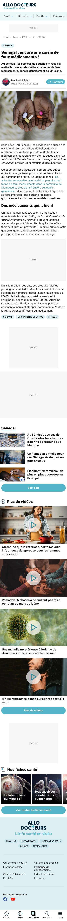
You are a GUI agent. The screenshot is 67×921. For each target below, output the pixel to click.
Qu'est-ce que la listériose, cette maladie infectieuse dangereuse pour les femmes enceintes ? (31, 550)
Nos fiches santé (22, 769)
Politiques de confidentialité (42, 868)
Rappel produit (28, 841)
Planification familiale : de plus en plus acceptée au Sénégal (45, 474)
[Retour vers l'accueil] (33, 6)
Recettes (11, 841)
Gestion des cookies (46, 862)
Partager (58, 82)
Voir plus (33, 487)
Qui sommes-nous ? (15, 862)
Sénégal (42, 37)
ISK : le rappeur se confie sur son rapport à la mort (33, 700)
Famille (40, 16)
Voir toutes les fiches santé (33, 810)
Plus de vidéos (20, 501)
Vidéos (20, 917)
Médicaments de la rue (30, 317)
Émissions (58, 16)
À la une (6, 917)
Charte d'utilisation (14, 874)
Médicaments (28, 37)
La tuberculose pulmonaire (14, 797)
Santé (7, 16)
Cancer (24, 846)
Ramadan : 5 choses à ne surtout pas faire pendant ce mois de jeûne (31, 602)
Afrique (52, 317)
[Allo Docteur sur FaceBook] (5, 899)
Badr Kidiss (23, 80)
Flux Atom (39, 878)
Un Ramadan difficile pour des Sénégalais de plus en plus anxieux (45, 457)
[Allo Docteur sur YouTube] (13, 899)
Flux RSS (8, 878)
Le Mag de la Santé (51, 841)
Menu (60, 917)
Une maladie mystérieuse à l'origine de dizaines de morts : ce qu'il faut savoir (29, 651)
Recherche (47, 917)
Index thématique (44, 874)
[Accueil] (33, 828)
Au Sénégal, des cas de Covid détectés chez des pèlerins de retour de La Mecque (45, 440)
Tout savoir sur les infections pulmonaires (45, 795)
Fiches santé (33, 917)
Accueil (6, 37)
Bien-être (23, 16)
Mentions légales (13, 867)
